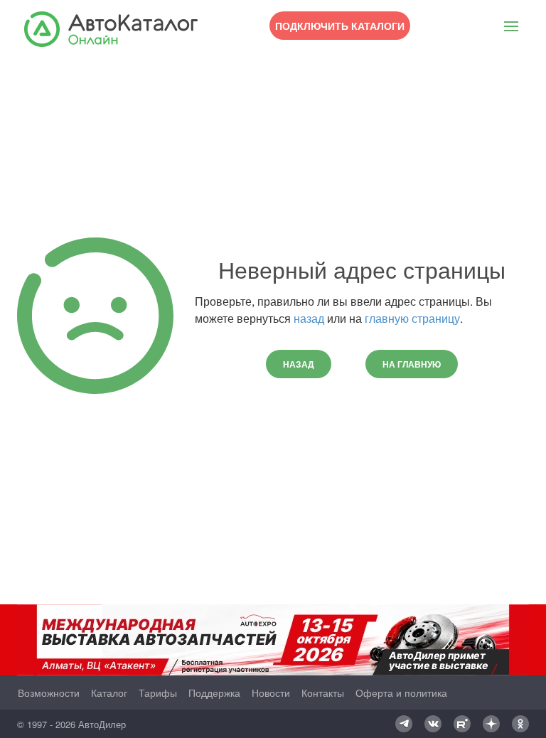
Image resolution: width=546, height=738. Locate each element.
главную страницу (412, 318)
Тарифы (158, 692)
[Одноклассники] (520, 723)
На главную (411, 364)
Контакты (322, 692)
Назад (298, 364)
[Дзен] (491, 723)
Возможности (49, 692)
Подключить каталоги (340, 25)
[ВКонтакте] (432, 723)
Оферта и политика (401, 692)
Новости (271, 692)
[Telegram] (403, 723)
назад (309, 318)
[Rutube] (462, 723)
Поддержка (214, 692)
